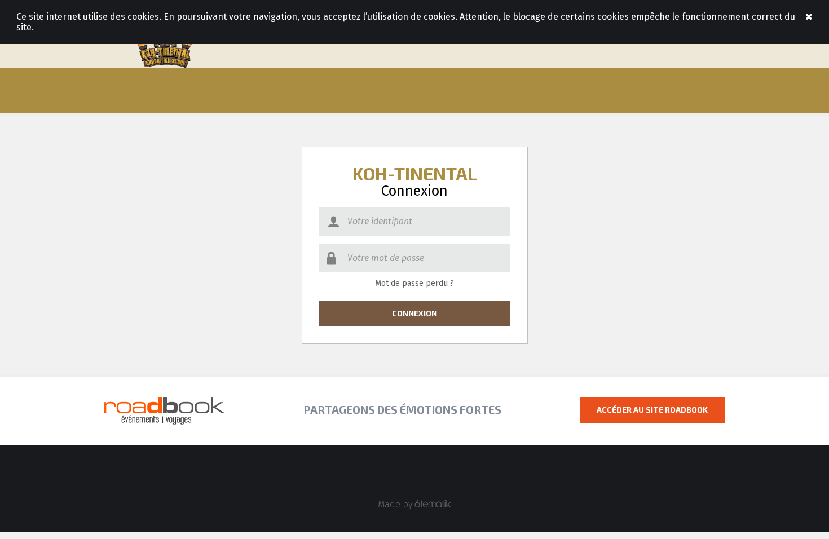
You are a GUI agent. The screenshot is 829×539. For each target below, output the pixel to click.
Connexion (414, 313)
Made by (396, 504)
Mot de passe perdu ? (414, 283)
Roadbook (164, 45)
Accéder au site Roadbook (652, 409)
